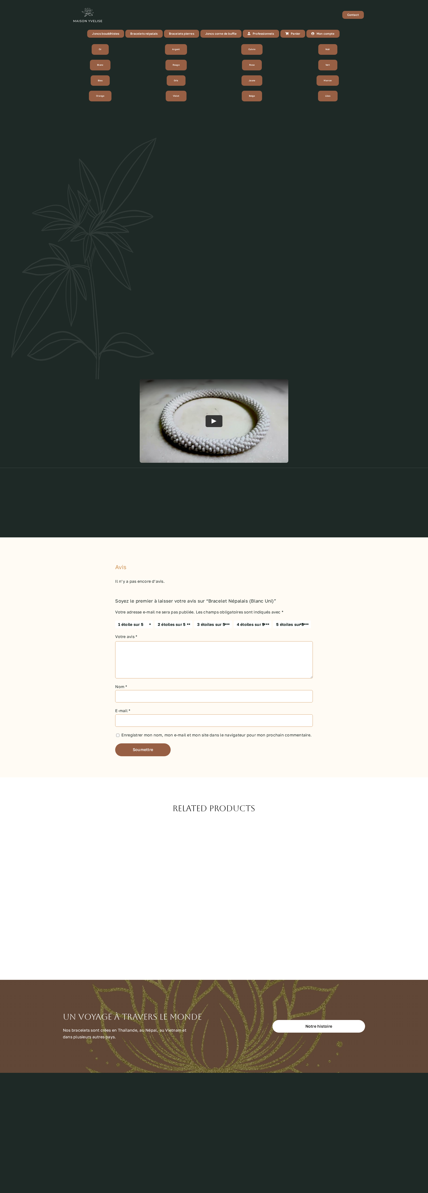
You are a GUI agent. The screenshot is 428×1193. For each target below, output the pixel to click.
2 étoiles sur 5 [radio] (172, 624)
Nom (121, 686)
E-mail (122, 710)
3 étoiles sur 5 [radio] (211, 624)
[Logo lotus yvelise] (87, 6)
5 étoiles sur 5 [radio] (290, 624)
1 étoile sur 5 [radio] (130, 624)
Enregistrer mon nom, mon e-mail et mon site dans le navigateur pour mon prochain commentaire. (216, 734)
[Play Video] (214, 421)
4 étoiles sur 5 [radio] (251, 624)
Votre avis (126, 636)
